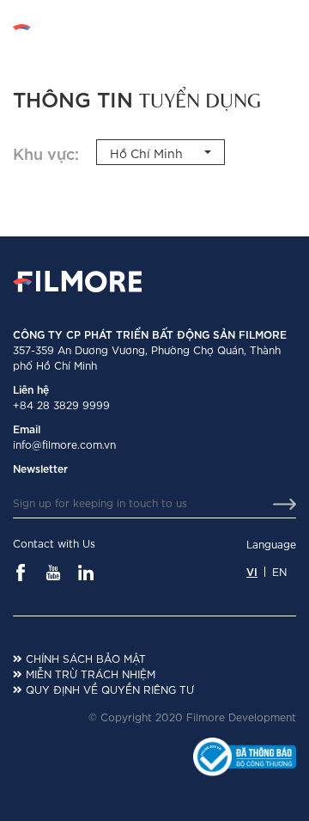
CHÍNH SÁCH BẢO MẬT (84, 658)
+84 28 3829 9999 (61, 404)
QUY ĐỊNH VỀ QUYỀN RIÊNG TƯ (108, 689)
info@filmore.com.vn (64, 444)
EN (289, 27)
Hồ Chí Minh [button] (146, 152)
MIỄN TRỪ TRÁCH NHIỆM (88, 673)
